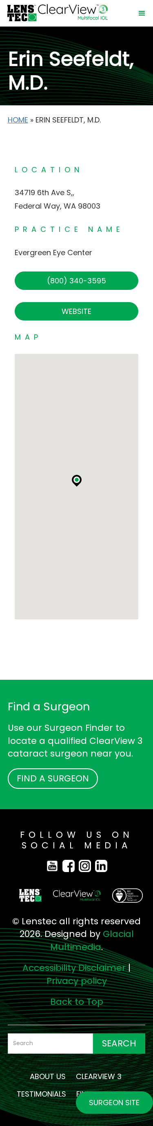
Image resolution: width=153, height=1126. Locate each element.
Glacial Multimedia (92, 940)
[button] (142, 13)
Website (76, 311)
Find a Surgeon (53, 778)
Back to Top (76, 1001)
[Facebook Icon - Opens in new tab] (54, 865)
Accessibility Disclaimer (74, 967)
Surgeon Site (114, 1102)
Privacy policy (77, 981)
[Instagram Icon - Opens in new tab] (87, 865)
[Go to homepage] (67, 13)
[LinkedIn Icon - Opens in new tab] (101, 865)
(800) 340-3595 (76, 281)
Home (18, 120)
